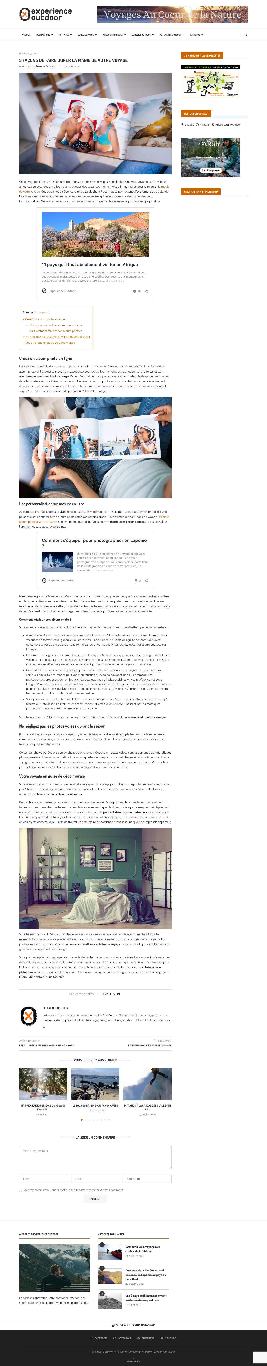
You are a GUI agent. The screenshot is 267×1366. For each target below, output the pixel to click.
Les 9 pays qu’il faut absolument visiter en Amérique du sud (146, 1298)
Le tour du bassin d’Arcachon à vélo (95, 1105)
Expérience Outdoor (43, 66)
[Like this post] (106, 994)
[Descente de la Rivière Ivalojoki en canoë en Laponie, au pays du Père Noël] (110, 1276)
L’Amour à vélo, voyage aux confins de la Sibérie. (142, 1249)
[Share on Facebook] (110, 994)
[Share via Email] (118, 994)
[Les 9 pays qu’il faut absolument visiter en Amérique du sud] (110, 1301)
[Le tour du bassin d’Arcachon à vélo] (95, 1084)
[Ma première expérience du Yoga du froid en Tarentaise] (43, 1084)
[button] (24, 1094)
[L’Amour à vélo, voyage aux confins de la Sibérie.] (110, 1252)
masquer (43, 312)
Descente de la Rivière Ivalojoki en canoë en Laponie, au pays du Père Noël (145, 1274)
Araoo (171, 1352)
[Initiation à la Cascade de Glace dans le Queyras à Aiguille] (147, 1084)
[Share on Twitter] (114, 994)
